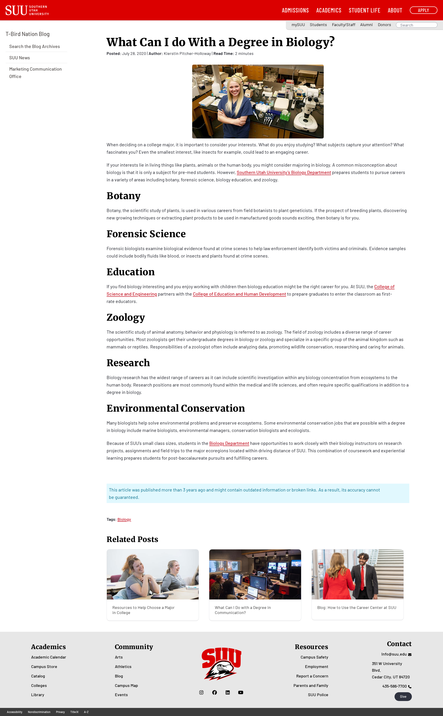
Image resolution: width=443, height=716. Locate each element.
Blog (119, 675)
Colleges (39, 685)
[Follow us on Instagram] (201, 692)
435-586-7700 (394, 686)
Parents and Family (310, 685)
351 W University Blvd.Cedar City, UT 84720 (391, 670)
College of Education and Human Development (239, 294)
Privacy (60, 711)
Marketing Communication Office (35, 72)
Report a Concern (312, 675)
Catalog (38, 675)
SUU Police (318, 694)
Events (121, 694)
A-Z (86, 711)
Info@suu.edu (394, 653)
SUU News (19, 57)
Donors (384, 24)
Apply (423, 10)
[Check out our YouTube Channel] (241, 692)
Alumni (366, 24)
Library (37, 694)
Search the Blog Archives (34, 46)
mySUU (298, 24)
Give (403, 696)
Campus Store (44, 666)
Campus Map (126, 685)
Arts (119, 656)
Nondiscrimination (39, 711)
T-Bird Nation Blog (28, 33)
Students (318, 24)
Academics (328, 10)
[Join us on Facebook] (214, 692)
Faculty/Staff (343, 24)
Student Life (364, 10)
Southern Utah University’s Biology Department (284, 172)
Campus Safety (314, 656)
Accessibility (14, 711)
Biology (124, 519)
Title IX (74, 711)
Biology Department (229, 443)
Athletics (123, 666)
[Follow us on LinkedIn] (227, 692)
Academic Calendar (48, 656)
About (395, 10)
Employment (316, 666)
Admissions (295, 10)
